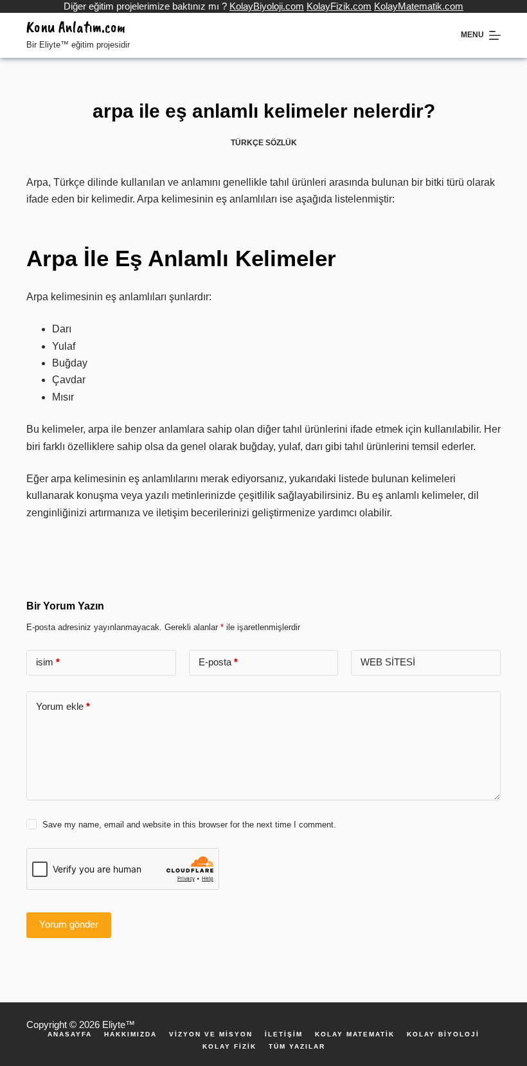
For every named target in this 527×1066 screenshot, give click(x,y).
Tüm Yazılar (297, 1046)
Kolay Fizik (229, 1046)
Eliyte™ (118, 1024)
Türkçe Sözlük (264, 142)
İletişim (284, 1034)
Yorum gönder (68, 924)
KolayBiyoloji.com (266, 6)
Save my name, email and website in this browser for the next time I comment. (189, 824)
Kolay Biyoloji (443, 1034)
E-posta (218, 661)
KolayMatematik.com (418, 6)
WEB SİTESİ (388, 661)
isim (48, 661)
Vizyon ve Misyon (211, 1034)
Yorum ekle (63, 706)
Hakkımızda (130, 1034)
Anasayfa (70, 1034)
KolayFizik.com (339, 6)
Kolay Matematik (355, 1034)
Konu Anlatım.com (75, 27)
